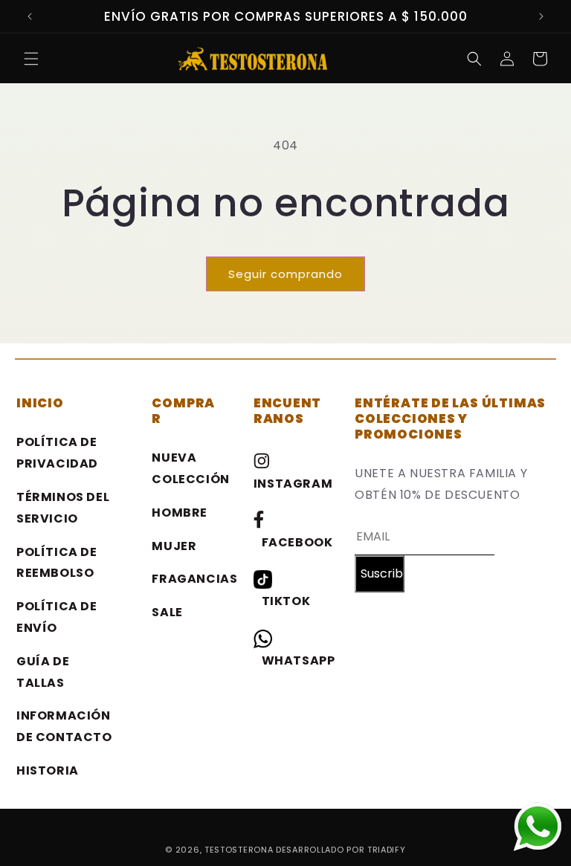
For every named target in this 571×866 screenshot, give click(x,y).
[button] (31, 58)
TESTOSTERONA (240, 850)
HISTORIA (47, 770)
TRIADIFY (386, 850)
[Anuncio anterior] (29, 16)
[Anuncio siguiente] (541, 16)
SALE (167, 612)
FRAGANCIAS (194, 578)
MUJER (174, 546)
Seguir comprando (285, 274)
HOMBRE (179, 512)
